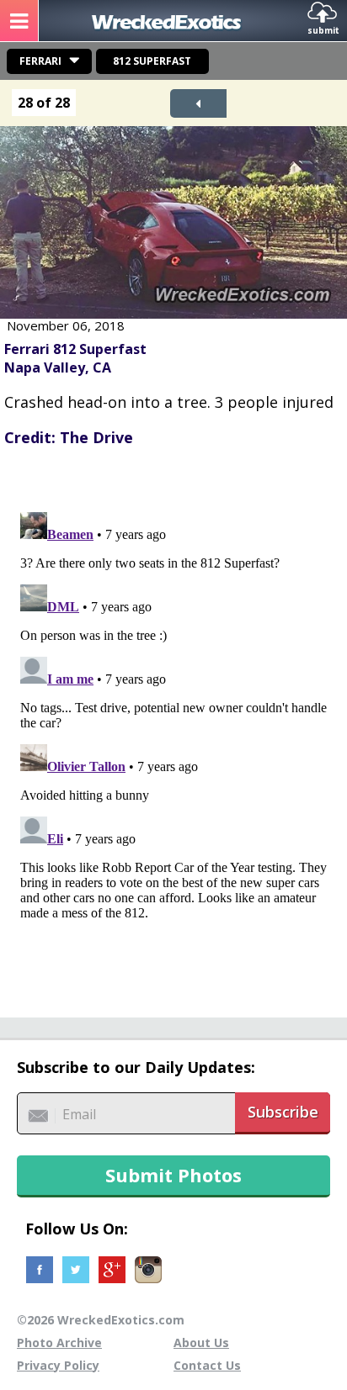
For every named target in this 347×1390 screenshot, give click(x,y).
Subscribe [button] (283, 1112)
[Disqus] (173, 715)
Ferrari (40, 61)
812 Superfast (152, 61)
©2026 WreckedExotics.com (100, 1320)
